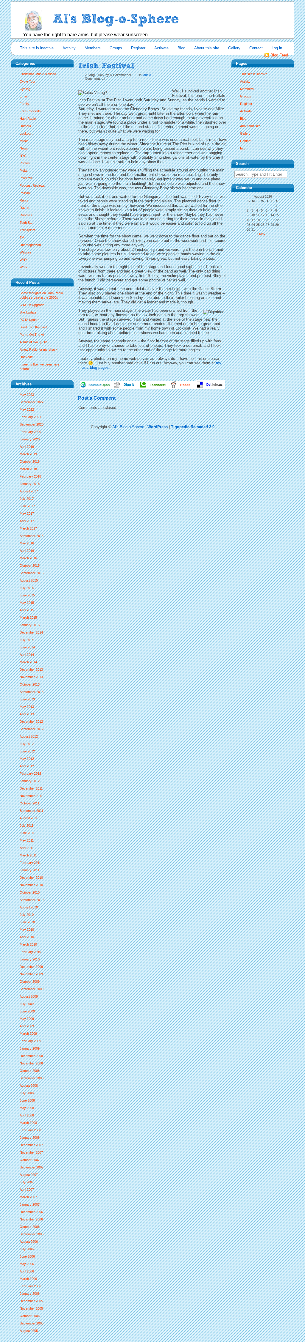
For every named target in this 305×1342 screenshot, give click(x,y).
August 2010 (29, 907)
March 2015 (28, 617)
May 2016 (27, 543)
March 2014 (28, 662)
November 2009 (31, 974)
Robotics (26, 215)
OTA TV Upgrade (32, 305)
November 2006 (31, 1219)
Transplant (27, 230)
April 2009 (27, 1026)
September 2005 (31, 1323)
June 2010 (27, 922)
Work (23, 267)
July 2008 (27, 1093)
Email (23, 96)
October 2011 (29, 803)
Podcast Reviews (32, 185)
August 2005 (29, 1330)
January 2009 (30, 1048)
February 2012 (30, 773)
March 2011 (28, 855)
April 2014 (27, 654)
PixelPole (26, 178)
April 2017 (27, 521)
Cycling (25, 89)
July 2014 (27, 640)
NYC (23, 155)
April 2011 (27, 848)
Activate (161, 48)
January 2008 (30, 1137)
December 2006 (31, 1212)
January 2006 (30, 1293)
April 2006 (27, 1271)
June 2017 (27, 506)
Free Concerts (30, 111)
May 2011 (27, 840)
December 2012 (31, 721)
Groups (116, 48)
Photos (25, 163)
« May (260, 234)
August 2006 (29, 1241)
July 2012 (27, 744)
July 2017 (27, 498)
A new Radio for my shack (38, 349)
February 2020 (30, 432)
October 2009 (30, 981)
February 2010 (30, 952)
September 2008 (31, 1078)
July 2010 (27, 914)
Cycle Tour (27, 81)
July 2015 (27, 588)
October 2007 (30, 1160)
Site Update (28, 312)
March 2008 (28, 1122)
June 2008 (27, 1100)
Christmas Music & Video (38, 74)
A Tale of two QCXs (34, 342)
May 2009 (27, 1018)
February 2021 (30, 417)
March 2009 (28, 1033)
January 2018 (30, 484)
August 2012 (29, 736)
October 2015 (30, 565)
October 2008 (30, 1070)
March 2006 (28, 1278)
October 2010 (30, 892)
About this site (206, 48)
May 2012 (27, 758)
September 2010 (31, 900)
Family (24, 103)
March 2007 (28, 1197)
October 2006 (30, 1226)
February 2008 (30, 1130)
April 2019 (27, 446)
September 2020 (31, 424)
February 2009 (30, 1041)
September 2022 (31, 402)
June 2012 (27, 751)
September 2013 (31, 692)
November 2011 (31, 796)
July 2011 (26, 825)
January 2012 (30, 781)
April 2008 (27, 1115)
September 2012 (31, 729)
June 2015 (27, 595)
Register (138, 48)
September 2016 (31, 536)
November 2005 (31, 1308)
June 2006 (27, 1256)
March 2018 (28, 469)
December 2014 (31, 632)
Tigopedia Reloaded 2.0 (192, 427)
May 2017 (27, 513)
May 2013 (27, 706)
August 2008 (29, 1085)
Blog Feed (279, 55)
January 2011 (29, 870)
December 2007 (31, 1145)
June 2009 (27, 1011)
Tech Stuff (27, 222)
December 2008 (31, 1056)
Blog (181, 48)
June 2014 (27, 647)
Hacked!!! (27, 357)
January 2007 (30, 1204)
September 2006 (31, 1234)
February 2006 (30, 1286)
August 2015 (29, 580)
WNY (23, 260)
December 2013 (31, 669)
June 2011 (27, 833)
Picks (24, 170)
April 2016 (27, 550)
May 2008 (27, 1108)
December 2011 (31, 788)
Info (242, 148)
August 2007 (29, 1174)
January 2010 (30, 959)
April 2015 (27, 610)
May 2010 (27, 929)
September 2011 (31, 810)
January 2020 (30, 439)
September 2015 (31, 573)
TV (22, 237)
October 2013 (30, 684)
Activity (69, 48)
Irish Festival (106, 66)
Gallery (234, 48)
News (24, 148)
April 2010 (27, 937)
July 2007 (27, 1182)
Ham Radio (28, 118)
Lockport (26, 133)
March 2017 (28, 528)
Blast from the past (33, 327)
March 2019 (28, 454)
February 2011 (30, 862)
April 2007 (27, 1189)
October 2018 (30, 461)
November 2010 (31, 885)
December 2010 (31, 877)
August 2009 (29, 996)
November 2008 (31, 1063)
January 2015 (30, 625)
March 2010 (28, 944)
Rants (24, 200)
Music (24, 141)
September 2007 (31, 1167)
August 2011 (29, 818)
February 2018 (30, 476)
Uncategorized (30, 245)
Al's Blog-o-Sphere (128, 427)
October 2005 (30, 1316)
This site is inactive (37, 48)
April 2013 (27, 714)
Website (25, 252)
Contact (256, 48)
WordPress (157, 427)
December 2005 (31, 1301)
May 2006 (27, 1264)
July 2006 (27, 1249)
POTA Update (29, 320)
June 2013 (27, 699)
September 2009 (31, 989)
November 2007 (31, 1152)
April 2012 (27, 766)
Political (25, 193)
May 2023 (27, 394)
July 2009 (27, 1004)
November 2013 (31, 677)
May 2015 (27, 602)
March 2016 (28, 558)
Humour (25, 126)
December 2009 (31, 966)
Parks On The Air (32, 334)
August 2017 (29, 491)
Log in (277, 48)
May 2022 (27, 409)
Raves (24, 208)
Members (93, 48)
